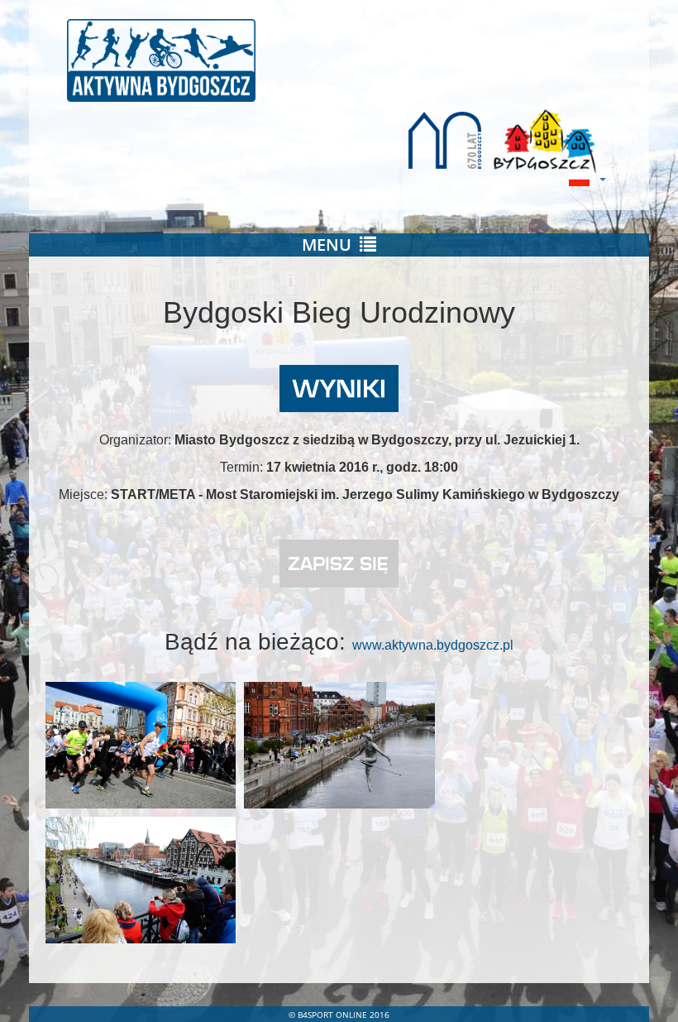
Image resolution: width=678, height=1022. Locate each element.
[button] (583, 178)
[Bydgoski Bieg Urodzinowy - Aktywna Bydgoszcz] (338, 60)
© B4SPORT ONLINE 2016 (339, 1014)
